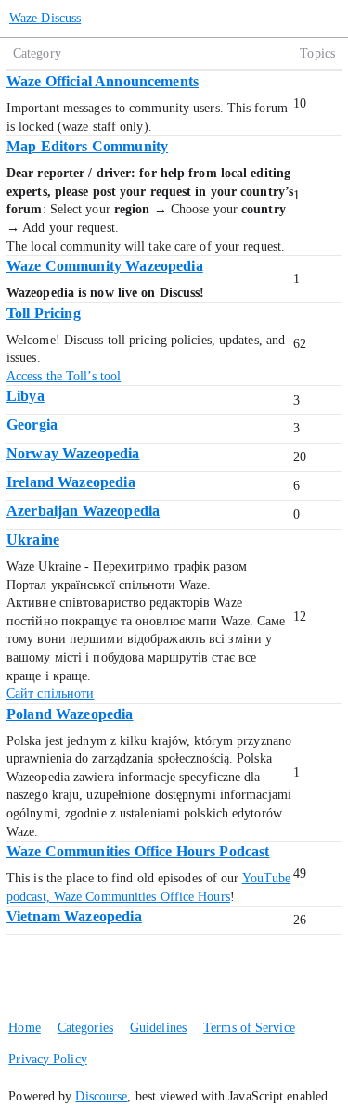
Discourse (101, 1096)
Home (24, 1028)
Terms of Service (249, 1028)
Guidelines (158, 1028)
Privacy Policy (47, 1059)
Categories (85, 1028)
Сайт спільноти (50, 694)
